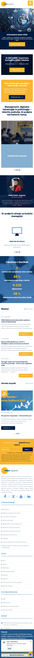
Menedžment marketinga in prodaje (11, 531)
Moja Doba (5, 575)
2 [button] (16, 170)
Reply (9, 648)
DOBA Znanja (5, 568)
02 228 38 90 (7, 628)
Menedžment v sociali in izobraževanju (12, 524)
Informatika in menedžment (9, 516)
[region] (18, 644)
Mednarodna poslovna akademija (10, 606)
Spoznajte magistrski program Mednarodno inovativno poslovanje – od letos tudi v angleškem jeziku (16, 363)
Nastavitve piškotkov (7, 586)
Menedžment (5, 509)
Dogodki (4, 564)
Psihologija (5, 538)
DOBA (3, 599)
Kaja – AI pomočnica (12, 641)
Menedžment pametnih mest (9, 534)
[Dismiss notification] (30, 641)
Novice (4, 560)
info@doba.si (29, 461)
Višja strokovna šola (7, 610)
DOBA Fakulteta (6, 602)
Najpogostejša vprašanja (8, 571)
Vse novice (29, 309)
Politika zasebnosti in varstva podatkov (12, 582)
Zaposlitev (5, 578)
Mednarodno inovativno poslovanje (11, 527)
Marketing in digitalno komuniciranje (11, 513)
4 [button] (19, 170)
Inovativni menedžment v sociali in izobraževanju (14, 542)
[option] (17, 29)
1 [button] (14, 170)
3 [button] (17, 170)
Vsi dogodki (30, 383)
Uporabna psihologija (7, 520)
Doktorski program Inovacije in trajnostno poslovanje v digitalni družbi (15, 546)
